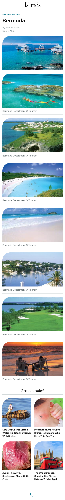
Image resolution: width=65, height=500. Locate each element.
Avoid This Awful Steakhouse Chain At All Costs (15, 476)
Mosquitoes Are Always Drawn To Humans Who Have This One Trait (47, 433)
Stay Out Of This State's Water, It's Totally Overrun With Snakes (16, 433)
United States (11, 14)
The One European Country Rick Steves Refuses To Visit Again (46, 476)
